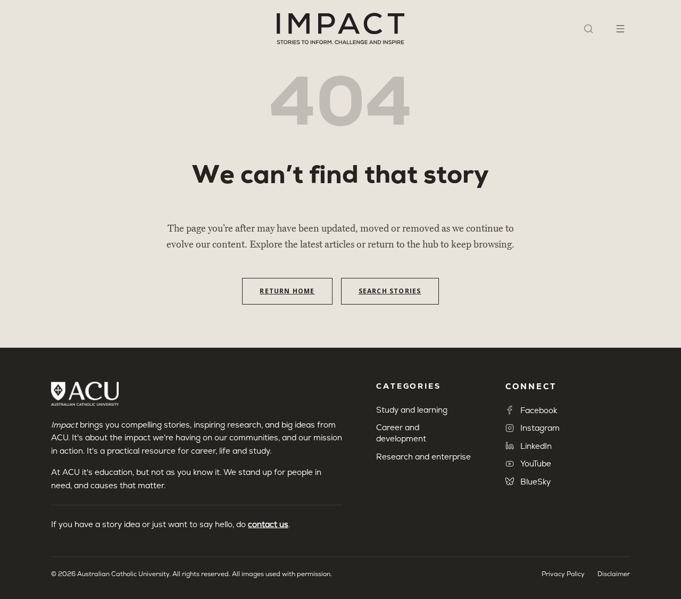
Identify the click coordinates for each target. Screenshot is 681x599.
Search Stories (390, 291)
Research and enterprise (423, 457)
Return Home (287, 291)
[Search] (588, 28)
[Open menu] (620, 28)
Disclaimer (613, 574)
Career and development (401, 433)
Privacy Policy (563, 574)
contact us (268, 524)
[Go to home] (340, 29)
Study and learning (411, 410)
